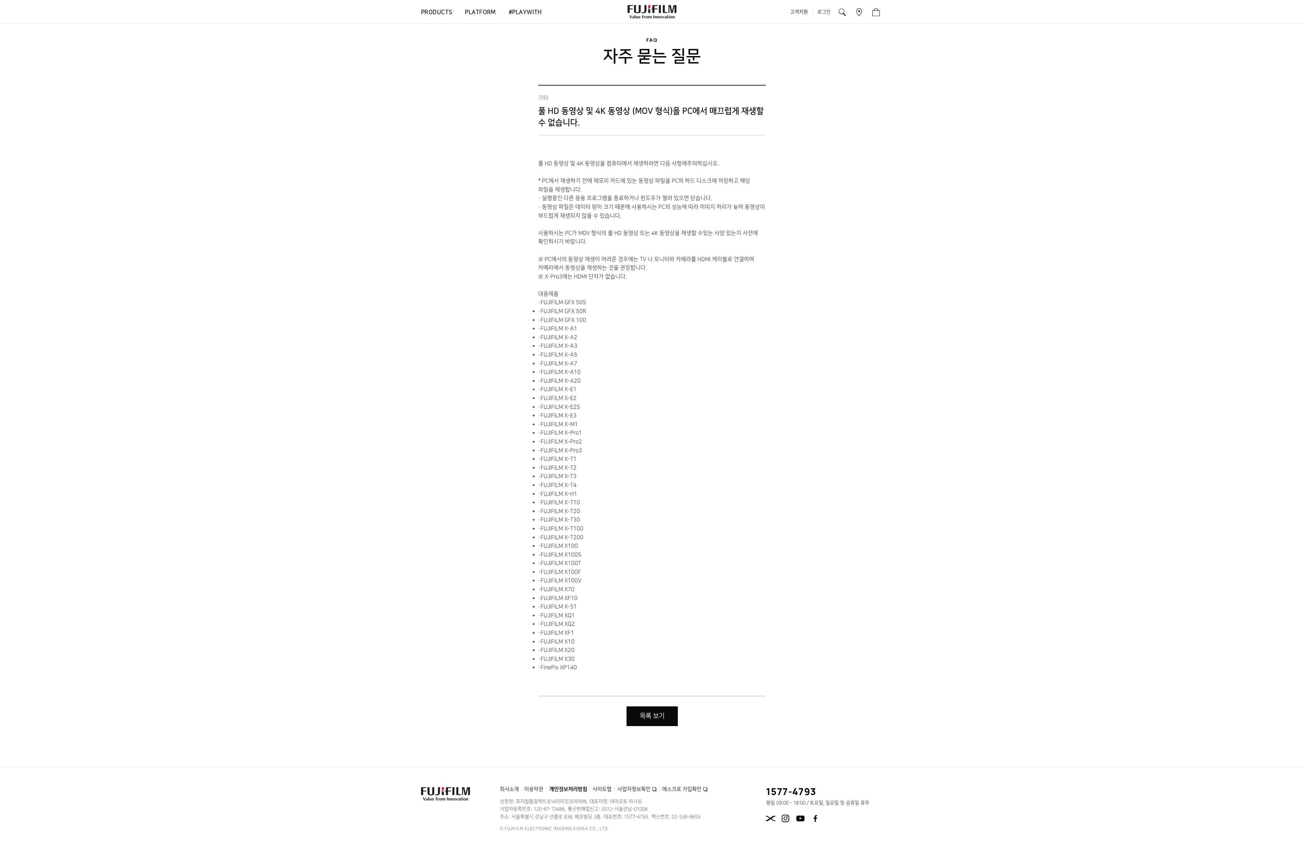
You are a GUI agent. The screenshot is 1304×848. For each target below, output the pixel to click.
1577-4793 (791, 791)
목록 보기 (652, 716)
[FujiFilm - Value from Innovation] (652, 12)
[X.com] (770, 818)
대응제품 (548, 294)
